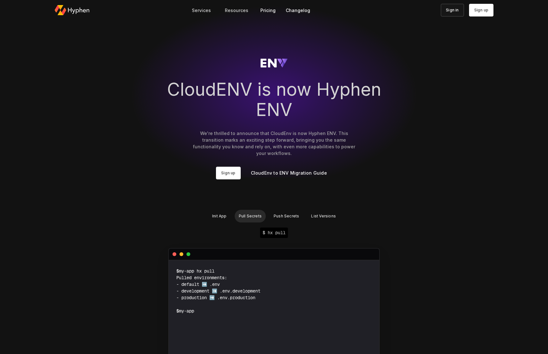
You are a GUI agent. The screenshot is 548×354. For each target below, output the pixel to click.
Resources (236, 10)
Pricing (268, 10)
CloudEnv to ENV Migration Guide (289, 173)
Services (201, 10)
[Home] (72, 10)
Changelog (298, 10)
